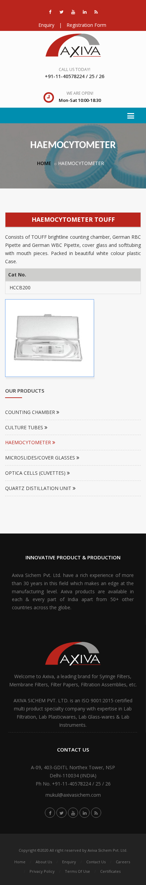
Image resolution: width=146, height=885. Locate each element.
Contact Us (96, 861)
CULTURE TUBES (24, 427)
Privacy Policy (42, 871)
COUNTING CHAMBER (30, 412)
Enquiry (46, 25)
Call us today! (74, 69)
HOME (44, 163)
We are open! (80, 93)
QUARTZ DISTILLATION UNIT (39, 488)
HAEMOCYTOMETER (28, 442)
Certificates (110, 871)
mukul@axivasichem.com (73, 795)
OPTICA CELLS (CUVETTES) (36, 473)
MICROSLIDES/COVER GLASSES (40, 457)
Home (19, 861)
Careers (123, 861)
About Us (44, 861)
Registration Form (86, 25)
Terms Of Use (77, 871)
